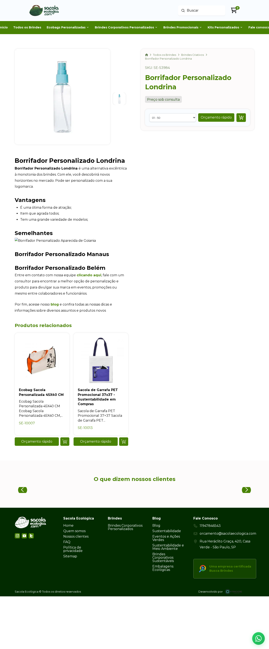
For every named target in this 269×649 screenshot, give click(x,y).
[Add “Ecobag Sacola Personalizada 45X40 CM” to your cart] (64, 441)
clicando (84, 275)
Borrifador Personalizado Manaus (62, 254)
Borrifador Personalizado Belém (60, 267)
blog (55, 304)
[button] (216, 117)
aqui (96, 275)
